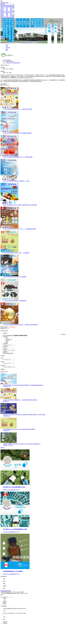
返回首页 (3, 3)
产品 (4, 616)
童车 (16, 608)
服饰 (9, 608)
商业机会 (3, 447)
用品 (13, 608)
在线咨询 (5, 623)
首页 (2, 590)
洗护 (23, 608)
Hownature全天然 (4, 2)
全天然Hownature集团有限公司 (13, 62)
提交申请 (2, 369)
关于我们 (9, 590)
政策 (4, 619)
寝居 (11, 608)
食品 (6, 608)
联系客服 (5, 590)
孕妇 (18, 608)
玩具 (20, 608)
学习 (25, 608)
